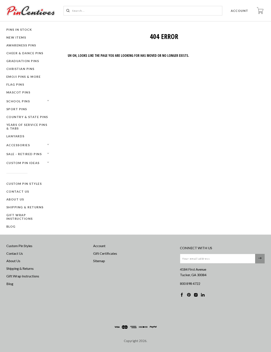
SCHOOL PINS (18, 101)
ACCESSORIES (18, 145)
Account (240, 11)
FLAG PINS (15, 84)
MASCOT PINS (18, 92)
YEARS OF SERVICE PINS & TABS (26, 126)
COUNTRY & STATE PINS (27, 117)
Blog (11, 226)
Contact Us (17, 191)
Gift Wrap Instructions (19, 216)
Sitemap (99, 261)
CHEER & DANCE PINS (24, 53)
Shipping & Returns (25, 207)
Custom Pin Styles (24, 183)
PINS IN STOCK (19, 29)
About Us (15, 199)
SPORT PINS (16, 109)
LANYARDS (15, 136)
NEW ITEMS (16, 37)
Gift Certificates (105, 253)
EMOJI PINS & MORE (23, 76)
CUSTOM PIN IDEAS (23, 163)
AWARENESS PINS (21, 45)
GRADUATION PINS (22, 61)
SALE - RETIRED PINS (24, 154)
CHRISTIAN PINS (20, 69)
